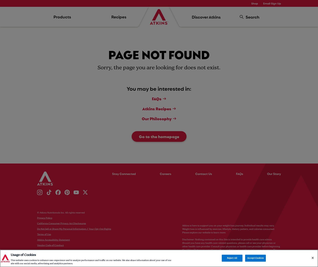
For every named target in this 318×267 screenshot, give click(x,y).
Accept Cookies (255, 258)
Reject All (232, 258)
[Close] (312, 258)
